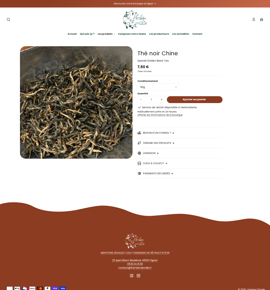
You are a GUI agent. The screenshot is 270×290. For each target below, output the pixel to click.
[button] (8, 19)
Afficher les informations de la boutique (160, 114)
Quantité (143, 93)
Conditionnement (148, 81)
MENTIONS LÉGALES (112, 253)
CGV (129, 253)
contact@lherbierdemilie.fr (135, 268)
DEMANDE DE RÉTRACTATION (151, 253)
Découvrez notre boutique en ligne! (134, 3)
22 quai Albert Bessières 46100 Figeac (135, 260)
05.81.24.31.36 (135, 264)
